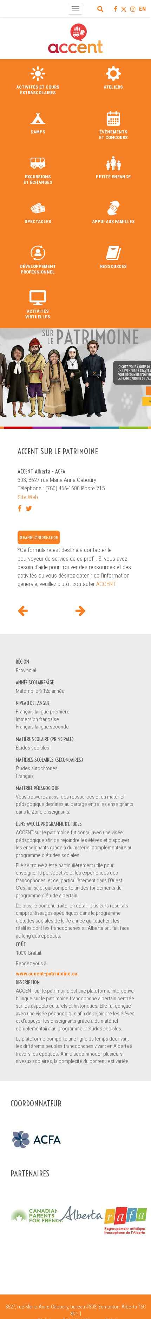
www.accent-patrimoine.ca (46, 974)
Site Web (28, 496)
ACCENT (105, 583)
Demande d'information (38, 537)
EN (142, 8)
